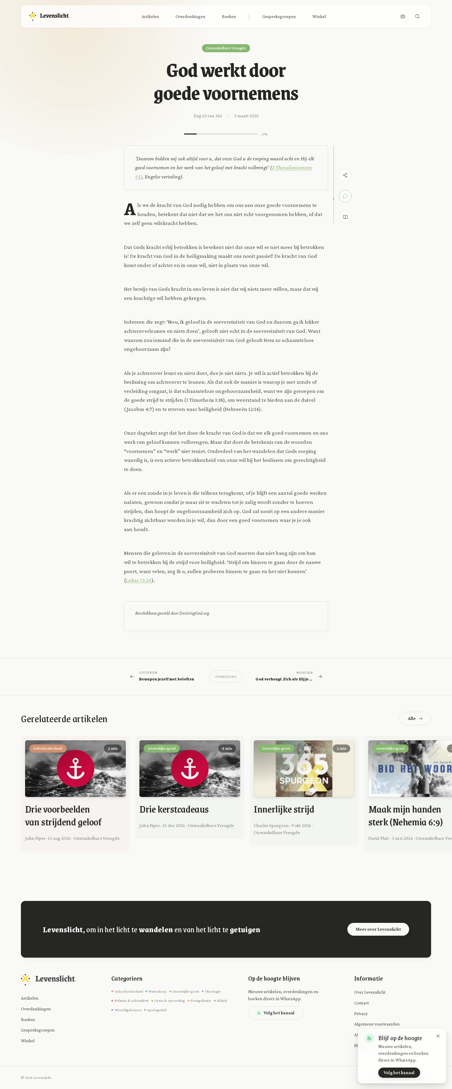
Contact (361, 1002)
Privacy (361, 1013)
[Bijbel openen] (345, 217)
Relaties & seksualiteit (132, 1000)
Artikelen (150, 16)
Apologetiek (157, 1010)
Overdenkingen (190, 16)
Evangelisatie (201, 1000)
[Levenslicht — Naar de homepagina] (50, 16)
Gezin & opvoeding (169, 1000)
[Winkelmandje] (403, 16)
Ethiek (222, 1000)
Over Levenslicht (370, 992)
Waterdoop (157, 991)
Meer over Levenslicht (378, 929)
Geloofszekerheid (129, 991)
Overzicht (226, 676)
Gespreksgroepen (279, 16)
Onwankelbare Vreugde (226, 48)
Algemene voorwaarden (377, 1024)
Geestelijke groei (185, 991)
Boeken (229, 16)
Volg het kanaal (279, 1012)
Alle (412, 718)
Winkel (319, 16)
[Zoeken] (417, 16)
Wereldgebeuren (128, 1010)
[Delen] (345, 175)
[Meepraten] (345, 196)
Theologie (213, 991)
